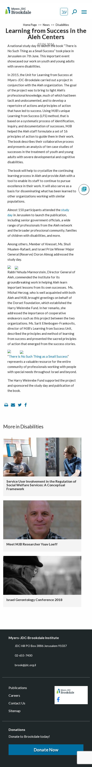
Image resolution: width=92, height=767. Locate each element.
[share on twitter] (20, 405)
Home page (30, 24)
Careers (14, 695)
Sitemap (15, 711)
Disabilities (62, 24)
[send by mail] (13, 405)
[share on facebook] (25, 405)
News (46, 24)
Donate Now (46, 749)
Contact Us (17, 703)
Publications (18, 688)
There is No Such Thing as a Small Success (38, 356)
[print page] (6, 405)
